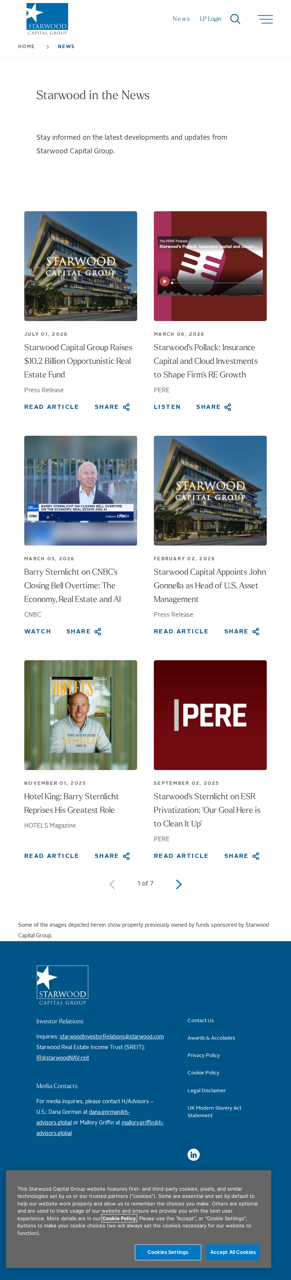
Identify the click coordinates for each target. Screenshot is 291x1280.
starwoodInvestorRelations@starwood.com (112, 1037)
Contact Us (201, 1020)
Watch (37, 631)
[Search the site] (230, 19)
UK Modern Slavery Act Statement (214, 1111)
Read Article (52, 407)
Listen (167, 407)
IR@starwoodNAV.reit (62, 1058)
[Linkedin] (194, 1155)
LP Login (210, 19)
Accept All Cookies (233, 1252)
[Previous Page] (112, 884)
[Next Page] (179, 884)
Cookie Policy (203, 1073)
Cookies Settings (167, 1252)
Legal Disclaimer (207, 1090)
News (182, 19)
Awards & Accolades (211, 1038)
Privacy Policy (204, 1055)
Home (26, 47)
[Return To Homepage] (47, 22)
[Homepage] (100, 985)
